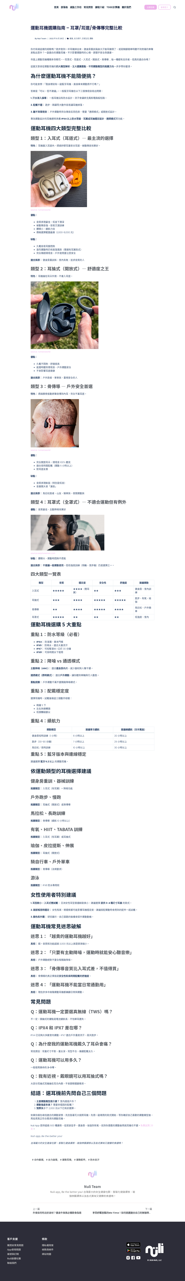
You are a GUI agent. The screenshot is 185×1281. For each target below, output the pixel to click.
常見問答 (88, 7)
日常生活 (85, 38)
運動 (91, 38)
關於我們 (126, 7)
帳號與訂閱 (13, 1254)
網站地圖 (46, 1254)
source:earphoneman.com (43, 553)
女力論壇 (52, 1159)
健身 (71, 38)
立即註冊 (150, 7)
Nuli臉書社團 (14, 1258)
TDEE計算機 (113, 7)
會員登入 (164, 7)
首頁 (56, 7)
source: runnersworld (40, 210)
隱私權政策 (47, 1245)
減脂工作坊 (76, 7)
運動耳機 (66, 1159)
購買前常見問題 (15, 1245)
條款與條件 (47, 1249)
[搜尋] (175, 7)
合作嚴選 (38, 1159)
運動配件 (80, 1159)
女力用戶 (77, 38)
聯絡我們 (11, 1263)
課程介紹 (99, 7)
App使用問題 (14, 1249)
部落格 (64, 7)
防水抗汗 (94, 1159)
